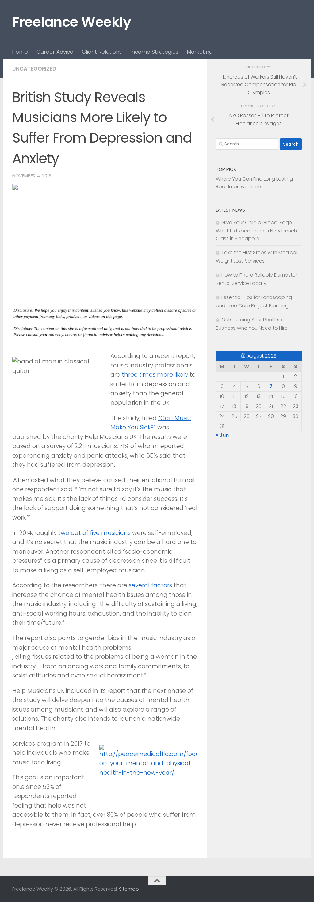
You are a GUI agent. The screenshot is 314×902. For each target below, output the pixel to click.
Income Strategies (154, 52)
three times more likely (155, 374)
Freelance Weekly (71, 22)
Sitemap (129, 888)
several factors (150, 585)
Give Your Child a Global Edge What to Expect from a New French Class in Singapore (256, 230)
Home (20, 52)
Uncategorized (34, 68)
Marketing (200, 52)
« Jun (222, 435)
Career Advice (54, 52)
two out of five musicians (94, 533)
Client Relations (102, 52)
